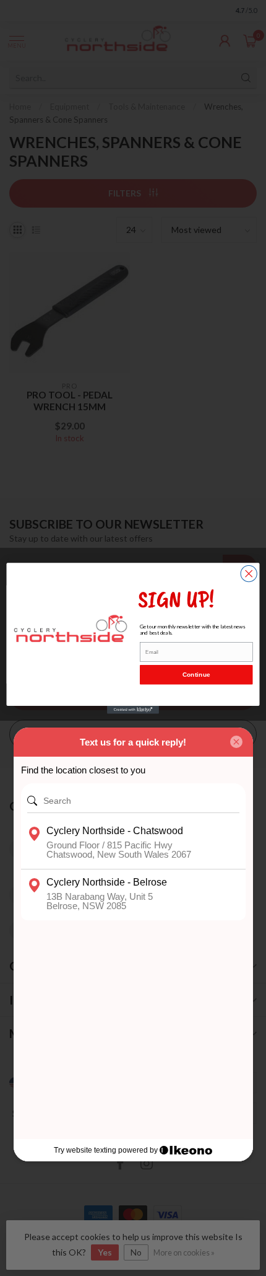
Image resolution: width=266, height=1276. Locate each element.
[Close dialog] (249, 573)
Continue (196, 674)
